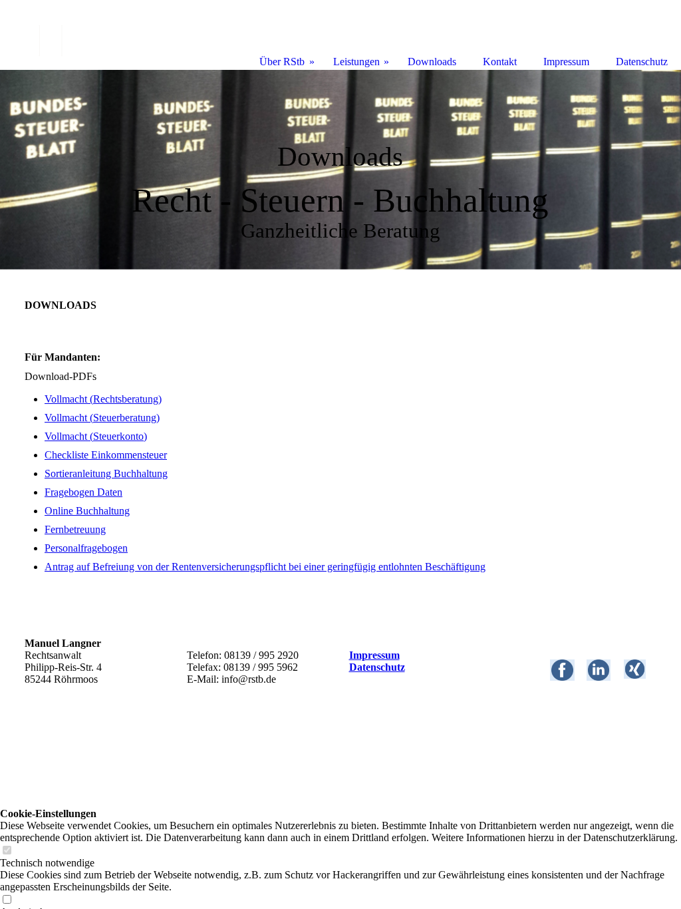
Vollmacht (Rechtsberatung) (103, 399)
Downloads (432, 61)
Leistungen (356, 61)
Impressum (374, 655)
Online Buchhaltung (87, 510)
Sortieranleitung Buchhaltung (106, 473)
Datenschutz (377, 667)
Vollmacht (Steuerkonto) (96, 436)
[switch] (6, 850)
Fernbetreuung (75, 529)
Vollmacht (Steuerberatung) (102, 417)
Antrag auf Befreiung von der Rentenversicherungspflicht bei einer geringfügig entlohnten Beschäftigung (265, 566)
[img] (340, 170)
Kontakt (500, 61)
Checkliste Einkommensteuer (106, 454)
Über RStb (282, 61)
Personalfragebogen (86, 548)
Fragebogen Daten (83, 492)
